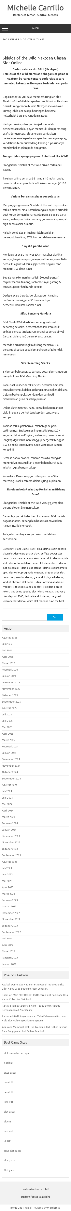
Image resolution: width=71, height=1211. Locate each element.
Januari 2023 (9, 906)
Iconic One (16, 1207)
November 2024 (11, 765)
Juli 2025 (7, 714)
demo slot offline (31, 567)
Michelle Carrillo (35, 7)
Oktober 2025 (10, 695)
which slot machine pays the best (45, 601)
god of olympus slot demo (18, 582)
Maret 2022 (8, 951)
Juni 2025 (7, 720)
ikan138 (8, 1101)
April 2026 (7, 656)
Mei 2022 (7, 938)
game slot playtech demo (48, 577)
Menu (35, 27)
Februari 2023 (10, 900)
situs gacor (10, 1072)
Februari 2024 (10, 823)
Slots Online (22, 548)
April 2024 (7, 810)
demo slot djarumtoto (44, 563)
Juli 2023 (7, 868)
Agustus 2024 (9, 784)
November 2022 (11, 919)
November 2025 (11, 688)
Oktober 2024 (10, 772)
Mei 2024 (7, 804)
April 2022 (7, 945)
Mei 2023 (7, 880)
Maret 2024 (8, 816)
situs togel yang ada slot (27, 586)
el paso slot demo (21, 577)
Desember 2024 (11, 759)
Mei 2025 (7, 727)
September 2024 (11, 778)
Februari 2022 (10, 957)
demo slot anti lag (19, 563)
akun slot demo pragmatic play (21, 553)
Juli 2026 (7, 643)
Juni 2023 (7, 874)
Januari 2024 (9, 829)
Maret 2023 (8, 893)
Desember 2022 (11, 913)
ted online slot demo (37, 596)
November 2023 (11, 842)
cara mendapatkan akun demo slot (31, 558)
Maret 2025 (8, 740)
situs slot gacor (12, 1150)
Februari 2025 (10, 746)
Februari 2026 (10, 669)
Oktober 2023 (10, 848)
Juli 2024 (7, 791)
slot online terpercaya (16, 1053)
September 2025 (11, 701)
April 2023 (7, 887)
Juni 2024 (7, 797)
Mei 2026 (7, 650)
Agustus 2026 (9, 637)
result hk (9, 1082)
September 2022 (11, 932)
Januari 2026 (9, 675)
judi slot (8, 1131)
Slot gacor (10, 1170)
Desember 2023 (11, 836)
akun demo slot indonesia (51, 548)
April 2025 (7, 733)
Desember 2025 (11, 682)
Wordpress (53, 1207)
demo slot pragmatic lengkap (26, 572)
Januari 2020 (9, 964)
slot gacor (9, 1111)
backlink (8, 1062)
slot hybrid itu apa (42, 591)
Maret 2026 (8, 663)
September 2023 (11, 855)
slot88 (7, 1121)
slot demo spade (20, 591)
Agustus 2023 (9, 861)
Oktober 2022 (10, 925)
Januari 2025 (9, 752)
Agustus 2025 (9, 708)
